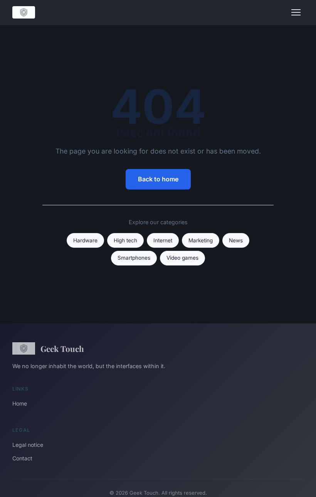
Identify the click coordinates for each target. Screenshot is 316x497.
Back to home (158, 179)
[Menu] (296, 12)
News (236, 240)
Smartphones (134, 258)
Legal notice (27, 444)
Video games (182, 258)
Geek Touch (62, 348)
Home (19, 403)
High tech (125, 240)
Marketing (200, 240)
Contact (22, 458)
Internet (162, 240)
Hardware (85, 240)
